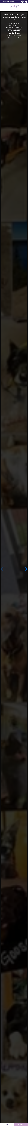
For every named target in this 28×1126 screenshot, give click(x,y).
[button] (26, 569)
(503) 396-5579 (14, 30)
